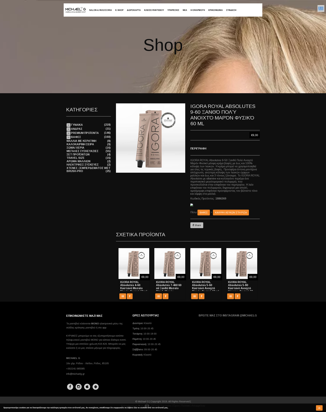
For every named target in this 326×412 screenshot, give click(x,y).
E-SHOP (119, 10)
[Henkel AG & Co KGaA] (225, 205)
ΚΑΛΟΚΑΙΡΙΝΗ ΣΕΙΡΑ (80, 144)
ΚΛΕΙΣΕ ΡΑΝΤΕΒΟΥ (154, 10)
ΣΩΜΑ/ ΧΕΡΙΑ (75, 147)
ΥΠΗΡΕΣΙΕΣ (173, 10)
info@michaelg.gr (75, 374)
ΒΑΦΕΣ (204, 212)
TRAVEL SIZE (76, 157)
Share (197, 225)
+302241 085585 (75, 368)
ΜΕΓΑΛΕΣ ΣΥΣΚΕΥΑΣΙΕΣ (82, 151)
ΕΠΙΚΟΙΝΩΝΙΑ (215, 10)
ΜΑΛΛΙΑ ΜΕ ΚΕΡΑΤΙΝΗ (81, 140)
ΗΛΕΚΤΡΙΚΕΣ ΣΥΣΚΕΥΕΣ (83, 164)
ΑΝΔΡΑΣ (76, 128)
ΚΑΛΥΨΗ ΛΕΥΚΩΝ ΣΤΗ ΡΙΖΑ (231, 212)
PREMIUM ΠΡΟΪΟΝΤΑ (85, 133)
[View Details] (122, 296)
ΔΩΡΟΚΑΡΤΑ (134, 10)
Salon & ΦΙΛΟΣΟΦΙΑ (100, 10)
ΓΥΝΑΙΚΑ (77, 124)
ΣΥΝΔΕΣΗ (231, 10)
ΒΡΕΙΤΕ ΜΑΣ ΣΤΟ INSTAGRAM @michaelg (228, 315)
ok (319, 408)
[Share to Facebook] (130, 296)
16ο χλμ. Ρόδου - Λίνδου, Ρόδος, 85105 (87, 363)
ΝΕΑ (185, 10)
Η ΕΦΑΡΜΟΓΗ (198, 10)
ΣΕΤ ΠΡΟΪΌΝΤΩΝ (78, 154)
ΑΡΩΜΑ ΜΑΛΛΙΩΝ (78, 161)
